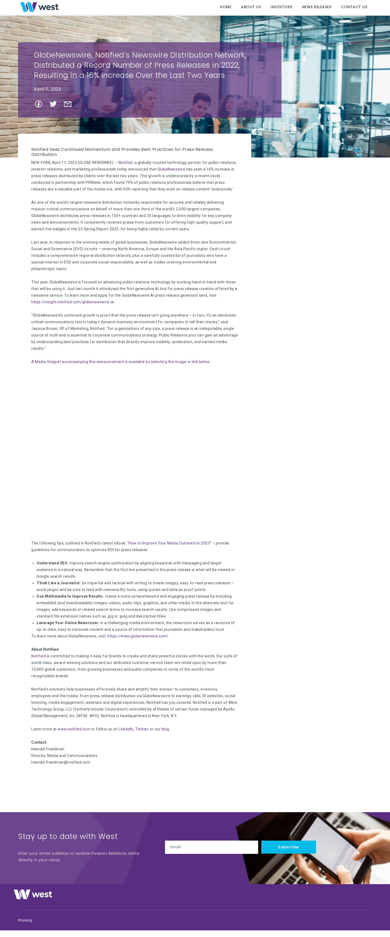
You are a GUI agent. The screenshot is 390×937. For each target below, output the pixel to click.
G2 (80, 229)
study (215, 176)
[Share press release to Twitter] (55, 106)
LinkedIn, (127, 729)
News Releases (317, 7)
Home (225, 7)
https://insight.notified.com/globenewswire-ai (72, 302)
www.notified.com (74, 729)
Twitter (141, 729)
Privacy (25, 920)
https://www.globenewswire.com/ (137, 636)
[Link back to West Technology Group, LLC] (39, 7)
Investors (281, 7)
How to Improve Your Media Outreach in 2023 (169, 543)
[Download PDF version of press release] (82, 105)
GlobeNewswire (171, 169)
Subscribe (288, 847)
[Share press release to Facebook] (40, 106)
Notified (125, 162)
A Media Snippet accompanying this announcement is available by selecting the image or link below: (121, 362)
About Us (251, 7)
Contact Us (354, 7)
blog (165, 729)
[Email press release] (70, 106)
